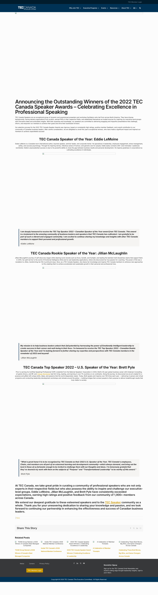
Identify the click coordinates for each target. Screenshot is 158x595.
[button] (140, 8)
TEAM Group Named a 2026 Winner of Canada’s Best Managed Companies (25, 553)
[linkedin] (77, 563)
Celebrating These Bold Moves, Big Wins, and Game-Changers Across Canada (130, 553)
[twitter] (80, 563)
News (18, 518)
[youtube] (84, 563)
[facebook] (74, 563)
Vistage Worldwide (43, 374)
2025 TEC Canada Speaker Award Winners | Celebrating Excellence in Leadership (79, 553)
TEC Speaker (113, 502)
